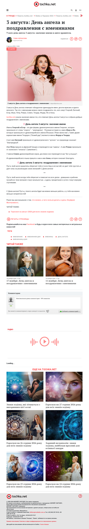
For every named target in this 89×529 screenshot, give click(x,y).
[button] (76, 10)
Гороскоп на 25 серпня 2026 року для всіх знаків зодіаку (24, 485)
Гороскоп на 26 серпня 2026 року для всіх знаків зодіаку (24, 444)
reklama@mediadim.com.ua (37, 512)
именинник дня (33, 237)
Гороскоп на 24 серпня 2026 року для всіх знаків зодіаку (63, 485)
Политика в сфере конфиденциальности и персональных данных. (38, 521)
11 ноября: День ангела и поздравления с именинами (61, 282)
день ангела (63, 237)
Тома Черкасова (20, 38)
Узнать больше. (44, 524)
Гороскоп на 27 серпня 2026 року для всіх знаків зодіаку (63, 406)
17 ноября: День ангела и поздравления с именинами (22, 282)
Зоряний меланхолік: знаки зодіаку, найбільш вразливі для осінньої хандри (63, 446)
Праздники (11, 49)
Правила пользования (13, 521)
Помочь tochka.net (25, 16)
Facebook (31, 224)
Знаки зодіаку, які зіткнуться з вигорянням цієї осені (23, 406)
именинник (18, 237)
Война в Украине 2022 (44, 16)
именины (49, 237)
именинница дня (20, 239)
